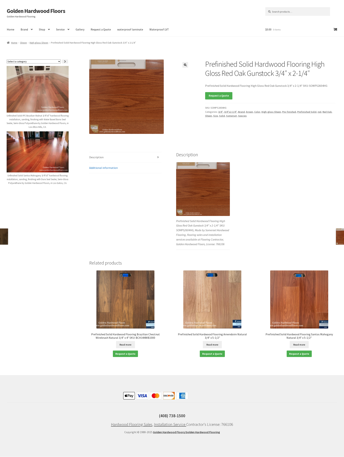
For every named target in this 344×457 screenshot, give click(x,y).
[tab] (125, 157)
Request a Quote (101, 29)
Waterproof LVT (159, 29)
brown (249, 111)
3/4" (220, 111)
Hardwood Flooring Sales (131, 424)
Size (215, 115)
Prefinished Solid (306, 111)
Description (96, 157)
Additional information (103, 168)
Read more (125, 344)
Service (60, 29)
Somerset (231, 115)
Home (10, 29)
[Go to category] (65, 61)
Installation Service (170, 424)
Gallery (80, 29)
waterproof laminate (130, 29)
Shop (42, 29)
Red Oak (327, 111)
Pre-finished (289, 111)
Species (242, 115)
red (319, 111)
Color (257, 111)
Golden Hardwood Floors (36, 11)
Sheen (23, 42)
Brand (24, 29)
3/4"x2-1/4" (230, 111)
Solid (222, 115)
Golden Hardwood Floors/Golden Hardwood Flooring (186, 432)
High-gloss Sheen (39, 42)
